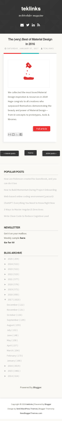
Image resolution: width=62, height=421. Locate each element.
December (12, 304)
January (11, 360)
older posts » (51, 153)
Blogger (37, 387)
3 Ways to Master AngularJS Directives (23, 209)
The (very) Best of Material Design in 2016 (30, 41)
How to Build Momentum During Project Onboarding (30, 189)
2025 (10, 258)
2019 (10, 289)
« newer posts (9, 153)
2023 (10, 269)
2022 (10, 274)
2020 (10, 284)
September (13, 319)
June (9, 335)
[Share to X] (17, 134)
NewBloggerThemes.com (31, 413)
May (9, 340)
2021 (10, 279)
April (9, 345)
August (11, 325)
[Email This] (9, 134)
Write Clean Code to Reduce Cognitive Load (26, 216)
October (11, 314)
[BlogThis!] (13, 134)
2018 (10, 294)
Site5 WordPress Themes (27, 408)
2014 (10, 376)
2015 (10, 370)
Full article (42, 128)
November (12, 309)
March (10, 350)
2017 (10, 299)
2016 (10, 365)
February (12, 355)
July (9, 330)
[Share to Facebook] (21, 134)
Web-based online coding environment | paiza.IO (29, 196)
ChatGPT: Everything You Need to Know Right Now (29, 202)
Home (30, 152)
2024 (10, 264)
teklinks (31, 8)
